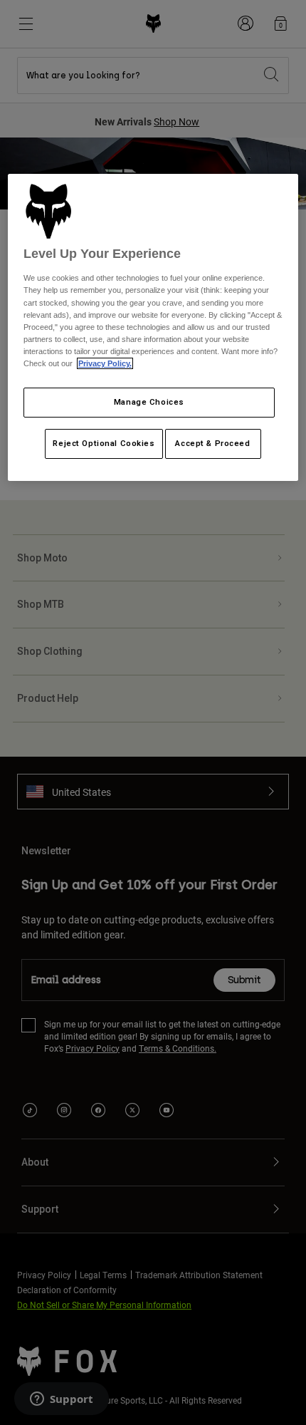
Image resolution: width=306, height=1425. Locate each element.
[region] (153, 327)
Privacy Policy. (105, 363)
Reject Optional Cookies (103, 443)
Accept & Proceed (212, 443)
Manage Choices (149, 402)
